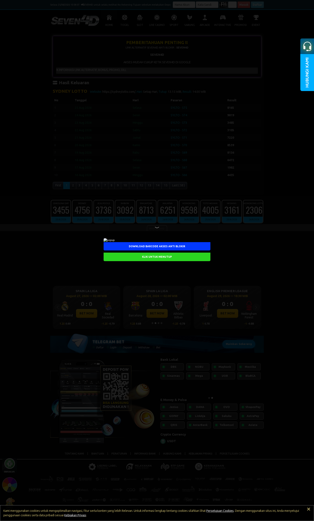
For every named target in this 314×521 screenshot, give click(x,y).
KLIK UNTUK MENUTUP (157, 256)
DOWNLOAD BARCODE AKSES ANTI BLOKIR (157, 246)
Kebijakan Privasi (75, 515)
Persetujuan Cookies (220, 510)
